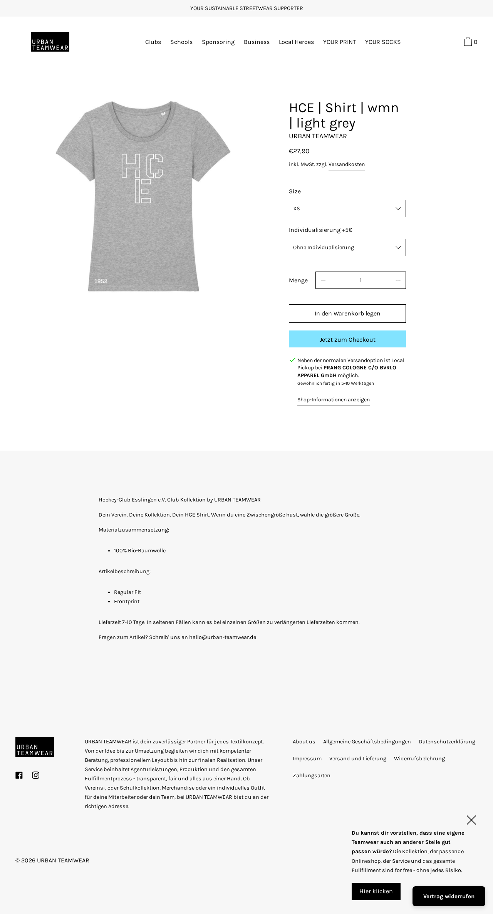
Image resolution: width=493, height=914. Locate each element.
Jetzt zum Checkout (348, 339)
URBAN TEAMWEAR (63, 860)
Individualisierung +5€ (320, 229)
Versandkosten (347, 164)
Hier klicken (376, 891)
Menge (298, 280)
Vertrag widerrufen (449, 896)
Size (295, 191)
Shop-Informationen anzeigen (333, 399)
